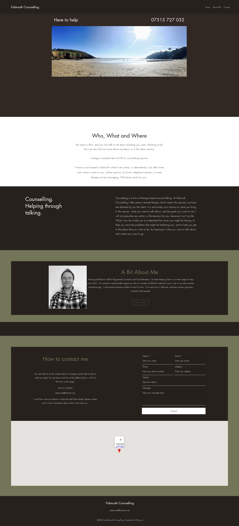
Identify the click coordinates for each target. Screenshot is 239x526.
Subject (146, 377)
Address (178, 367)
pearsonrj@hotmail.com (65, 393)
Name (145, 356)
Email (177, 356)
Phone (145, 367)
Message (147, 388)
